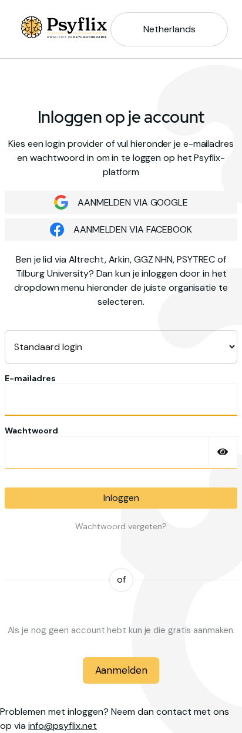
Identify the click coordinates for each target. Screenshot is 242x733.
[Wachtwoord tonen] (222, 452)
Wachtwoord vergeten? (121, 526)
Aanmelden (121, 670)
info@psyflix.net (62, 725)
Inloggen (121, 498)
